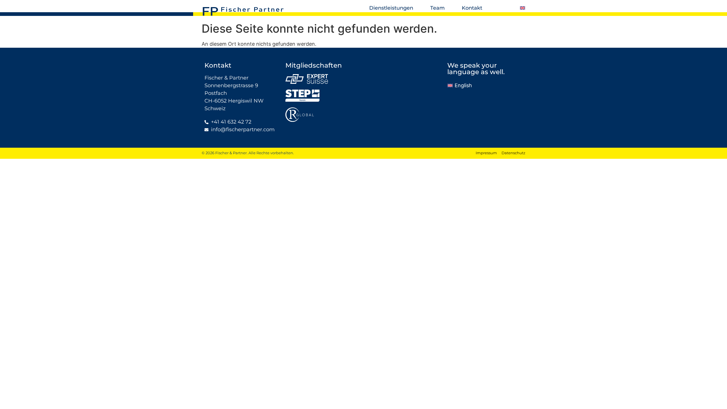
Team (437, 8)
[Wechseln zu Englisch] (522, 8)
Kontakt (472, 8)
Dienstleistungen (391, 8)
